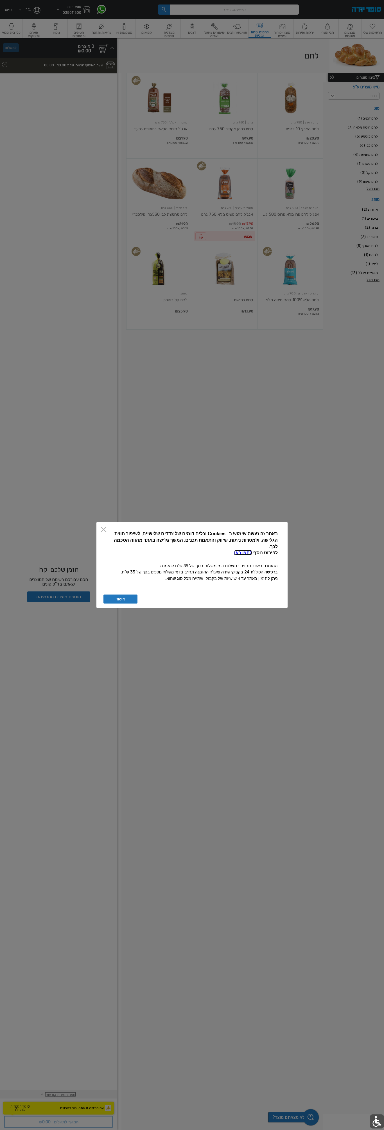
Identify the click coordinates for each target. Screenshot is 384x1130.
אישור (120, 599)
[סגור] (104, 530)
